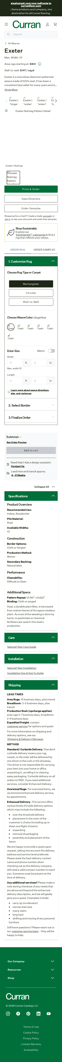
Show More (11, 89)
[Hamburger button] (6, 24)
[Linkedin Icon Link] (38, 1013)
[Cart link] (55, 24)
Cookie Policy (31, 1032)
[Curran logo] (26, 24)
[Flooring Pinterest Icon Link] (28, 1013)
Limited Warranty (31, 1044)
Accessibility (31, 1049)
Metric (41, 350)
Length (11, 375)
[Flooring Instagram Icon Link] (8, 1013)
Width (10, 357)
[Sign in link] (47, 24)
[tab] (17, 249)
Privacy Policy (31, 1038)
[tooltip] (39, 64)
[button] (31, 961)
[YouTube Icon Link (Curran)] (48, 1013)
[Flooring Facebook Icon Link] (18, 1013)
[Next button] (56, 100)
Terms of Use (31, 1026)
